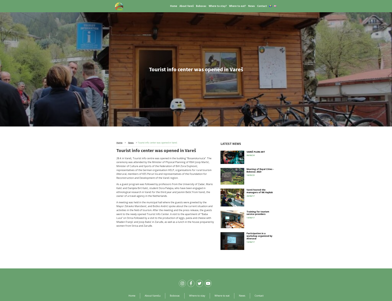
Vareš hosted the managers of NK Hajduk (260, 191)
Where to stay (197, 295)
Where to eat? (237, 6)
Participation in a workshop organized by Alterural (259, 236)
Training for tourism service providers (258, 213)
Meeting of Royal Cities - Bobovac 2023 (260, 170)
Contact (262, 6)
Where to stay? (218, 6)
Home (173, 6)
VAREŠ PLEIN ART (256, 151)
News (251, 6)
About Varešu (152, 295)
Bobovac (201, 6)
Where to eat (222, 295)
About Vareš (186, 6)
